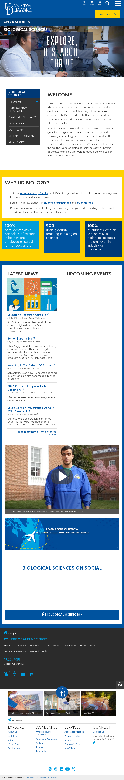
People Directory (72, 735)
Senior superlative (19, 338)
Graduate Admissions (46, 738)
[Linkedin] (61, 769)
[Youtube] (67, 769)
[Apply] (91, 3)
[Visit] (84, 3)
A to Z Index (70, 748)
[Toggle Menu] (37, 101)
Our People (16, 123)
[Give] (99, 3)
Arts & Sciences (17, 22)
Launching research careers (26, 314)
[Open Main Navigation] (118, 3)
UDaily (11, 740)
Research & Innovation (15, 650)
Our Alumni (16, 129)
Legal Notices (41, 777)
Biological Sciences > (63, 614)
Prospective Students (28, 645)
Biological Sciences (16, 93)
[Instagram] (50, 769)
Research (41, 751)
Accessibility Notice (74, 731)
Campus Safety (72, 744)
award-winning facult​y (34, 193)
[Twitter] (73, 769)
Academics (70, 645)
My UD (67, 740)
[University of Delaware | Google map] (94, 742)
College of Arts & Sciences (26, 639)
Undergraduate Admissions (44, 733)
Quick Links (104, 14)
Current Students (51, 645)
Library (39, 747)
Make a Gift (17, 142)
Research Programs (22, 135)
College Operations (14, 663)
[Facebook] (56, 769)
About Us (15, 101)
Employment (14, 748)
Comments (30, 777)
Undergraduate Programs (19, 109)
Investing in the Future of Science (30, 365)
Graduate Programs (23, 117)
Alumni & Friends (38, 650)
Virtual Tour (13, 744)
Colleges (40, 742)
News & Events (87, 645)
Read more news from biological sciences (37, 433)
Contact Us (98, 731)
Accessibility (52, 777)
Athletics (12, 735)
